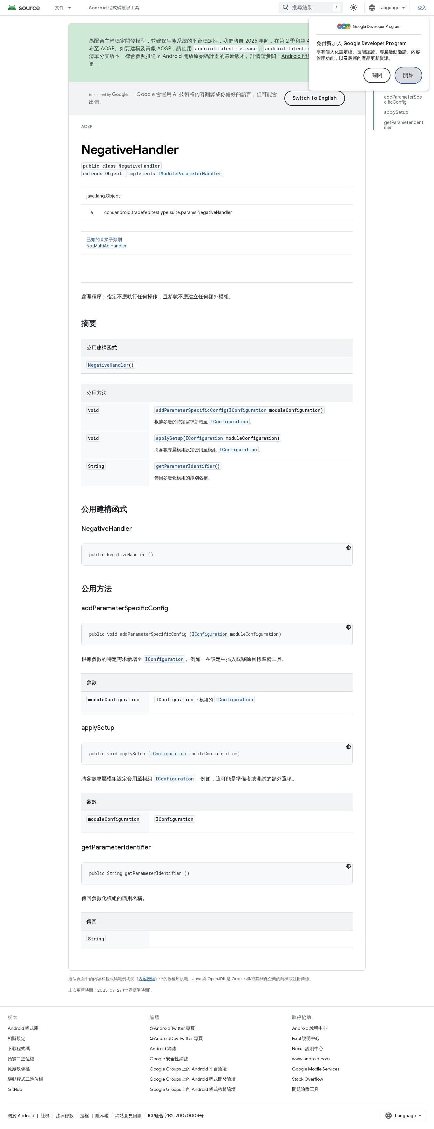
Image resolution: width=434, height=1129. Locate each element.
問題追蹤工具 (305, 1089)
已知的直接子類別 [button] (106, 243)
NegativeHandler (108, 365)
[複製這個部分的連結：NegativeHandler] (138, 529)
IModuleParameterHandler (189, 173)
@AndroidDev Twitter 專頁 (176, 1038)
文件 (59, 7)
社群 (45, 1115)
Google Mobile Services (315, 1069)
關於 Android (21, 1115)
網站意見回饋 (128, 1115)
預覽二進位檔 (21, 1059)
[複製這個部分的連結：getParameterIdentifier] (157, 848)
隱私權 (102, 1115)
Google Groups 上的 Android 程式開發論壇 (193, 1079)
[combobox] (311, 7)
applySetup (169, 438)
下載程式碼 (19, 1048)
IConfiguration (248, 410)
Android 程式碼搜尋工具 (114, 7)
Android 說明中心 (309, 1028)
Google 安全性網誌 (169, 1059)
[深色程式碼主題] (348, 547)
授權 (84, 1115)
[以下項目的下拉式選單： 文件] (72, 7)
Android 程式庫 (23, 1028)
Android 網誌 (163, 1048)
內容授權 (147, 978)
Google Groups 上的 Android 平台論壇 (188, 1069)
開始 (408, 75)
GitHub (15, 1089)
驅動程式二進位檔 (25, 1079)
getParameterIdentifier (185, 466)
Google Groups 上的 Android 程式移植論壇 (193, 1089)
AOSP (86, 126)
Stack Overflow (307, 1079)
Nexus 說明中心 (307, 1048)
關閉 (377, 75)
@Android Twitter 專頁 (172, 1028)
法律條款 (65, 1115)
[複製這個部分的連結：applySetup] (120, 728)
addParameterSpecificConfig (191, 410)
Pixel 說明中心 (306, 1038)
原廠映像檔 (19, 1069)
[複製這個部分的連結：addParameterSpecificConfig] (174, 609)
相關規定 (16, 1038)
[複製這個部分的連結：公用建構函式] (133, 510)
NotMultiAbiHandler (106, 246)
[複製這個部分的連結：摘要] (103, 324)
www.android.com (311, 1059)
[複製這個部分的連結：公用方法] (118, 589)
